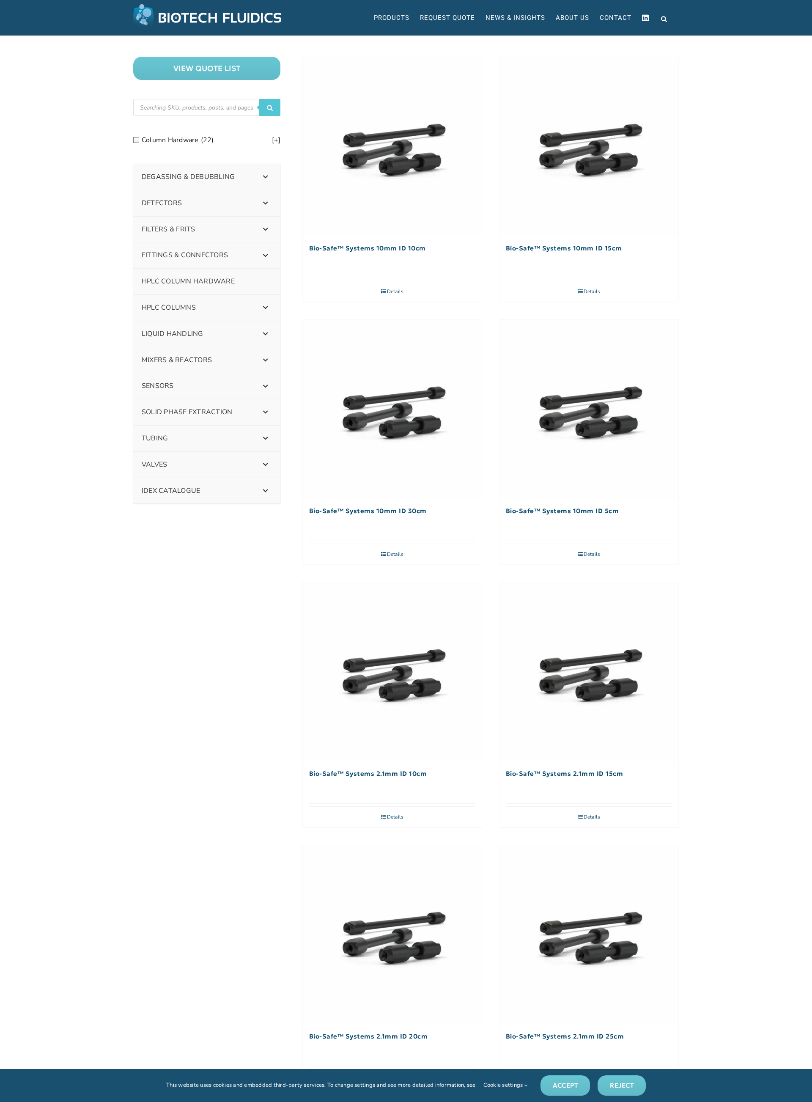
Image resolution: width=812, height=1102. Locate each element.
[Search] (269, 107)
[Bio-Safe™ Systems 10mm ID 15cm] (588, 146)
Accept (565, 1085)
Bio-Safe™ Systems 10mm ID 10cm (367, 248)
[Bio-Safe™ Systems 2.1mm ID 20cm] (392, 934)
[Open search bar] (664, 18)
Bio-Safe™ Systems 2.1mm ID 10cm (368, 774)
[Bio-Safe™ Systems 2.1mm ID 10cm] (392, 672)
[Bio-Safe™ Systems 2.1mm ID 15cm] (588, 672)
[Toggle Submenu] (265, 177)
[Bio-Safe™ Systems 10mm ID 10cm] (392, 146)
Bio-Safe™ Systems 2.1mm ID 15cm (564, 774)
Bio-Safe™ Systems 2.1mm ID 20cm (368, 1036)
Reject (621, 1085)
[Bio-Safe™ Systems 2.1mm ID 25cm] (588, 934)
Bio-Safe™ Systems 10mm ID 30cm (368, 511)
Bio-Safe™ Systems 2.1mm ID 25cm (565, 1036)
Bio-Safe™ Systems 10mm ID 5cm (562, 511)
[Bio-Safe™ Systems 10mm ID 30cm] (392, 409)
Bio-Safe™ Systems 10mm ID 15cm (564, 248)
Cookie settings (503, 1085)
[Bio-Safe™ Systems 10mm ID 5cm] (588, 409)
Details (395, 291)
